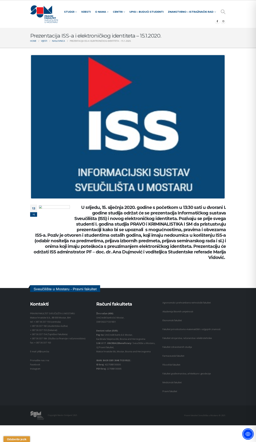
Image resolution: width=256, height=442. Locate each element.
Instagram (35, 368)
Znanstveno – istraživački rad (191, 11)
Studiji (69, 11)
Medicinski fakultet (172, 382)
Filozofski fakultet (171, 364)
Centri (118, 11)
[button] (223, 12)
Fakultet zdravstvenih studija (177, 347)
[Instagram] (223, 21)
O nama (100, 11)
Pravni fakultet (169, 391)
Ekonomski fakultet (172, 320)
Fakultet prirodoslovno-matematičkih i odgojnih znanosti (191, 329)
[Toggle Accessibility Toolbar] (248, 434)
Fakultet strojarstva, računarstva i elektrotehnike (187, 338)
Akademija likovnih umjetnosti (177, 311)
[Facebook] (217, 21)
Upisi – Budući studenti (146, 11)
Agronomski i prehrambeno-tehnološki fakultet (186, 302)
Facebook (35, 364)
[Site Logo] (44, 14)
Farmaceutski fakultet (173, 355)
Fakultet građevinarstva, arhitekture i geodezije (186, 373)
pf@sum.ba (43, 351)
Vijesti (86, 11)
